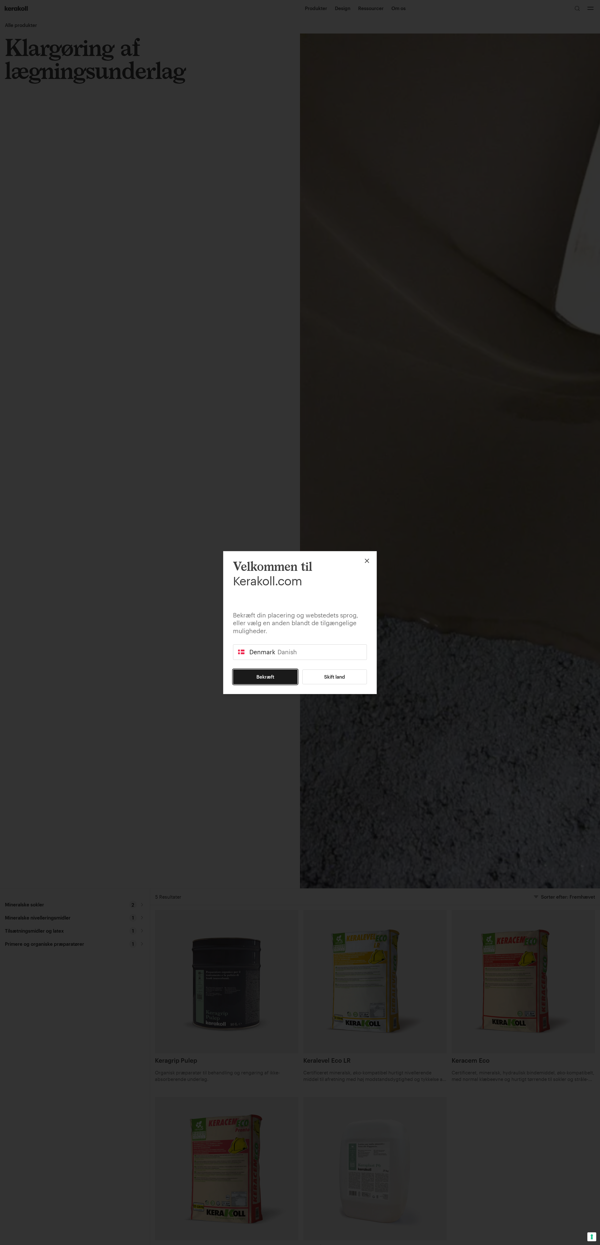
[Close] (367, 561)
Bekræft (265, 677)
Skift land (334, 677)
